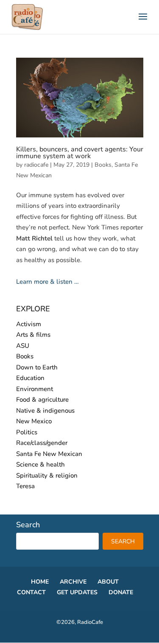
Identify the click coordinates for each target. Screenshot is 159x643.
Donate (121, 592)
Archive (73, 582)
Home (40, 582)
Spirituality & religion (47, 475)
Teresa (25, 486)
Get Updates (77, 592)
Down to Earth (37, 367)
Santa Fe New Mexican (49, 454)
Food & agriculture (42, 399)
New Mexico (34, 421)
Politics (26, 432)
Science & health (40, 464)
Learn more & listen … (47, 281)
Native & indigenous (45, 410)
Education (30, 378)
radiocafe (36, 165)
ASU (22, 345)
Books (103, 165)
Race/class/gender (41, 443)
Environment (34, 389)
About (108, 582)
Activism (28, 324)
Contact (31, 592)
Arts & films (33, 334)
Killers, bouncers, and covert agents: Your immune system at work (79, 153)
